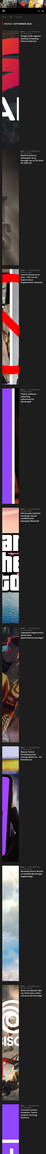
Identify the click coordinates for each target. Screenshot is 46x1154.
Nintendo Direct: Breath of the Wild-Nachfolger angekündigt (32, 874)
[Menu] (3, 10)
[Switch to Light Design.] (39, 11)
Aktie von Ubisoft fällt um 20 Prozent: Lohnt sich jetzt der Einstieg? (31, 993)
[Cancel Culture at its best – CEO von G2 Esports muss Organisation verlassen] (10, 327)
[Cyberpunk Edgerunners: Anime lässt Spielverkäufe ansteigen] (10, 685)
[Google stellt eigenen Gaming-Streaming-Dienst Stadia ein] (10, 88)
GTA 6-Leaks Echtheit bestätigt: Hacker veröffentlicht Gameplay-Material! (31, 517)
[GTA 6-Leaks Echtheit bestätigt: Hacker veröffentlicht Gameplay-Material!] (10, 565)
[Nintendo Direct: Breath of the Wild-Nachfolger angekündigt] (10, 923)
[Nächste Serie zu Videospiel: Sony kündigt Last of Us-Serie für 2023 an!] (10, 207)
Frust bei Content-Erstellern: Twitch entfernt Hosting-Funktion (29, 1114)
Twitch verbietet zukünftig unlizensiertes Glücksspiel (28, 398)
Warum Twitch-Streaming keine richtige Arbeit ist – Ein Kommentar (31, 756)
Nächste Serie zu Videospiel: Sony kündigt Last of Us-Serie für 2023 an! (32, 159)
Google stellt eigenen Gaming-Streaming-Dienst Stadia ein (31, 38)
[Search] (42, 10)
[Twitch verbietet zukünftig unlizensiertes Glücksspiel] (10, 446)
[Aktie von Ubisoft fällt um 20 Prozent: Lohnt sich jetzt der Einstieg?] (10, 1042)
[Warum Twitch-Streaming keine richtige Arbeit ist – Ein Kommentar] (10, 804)
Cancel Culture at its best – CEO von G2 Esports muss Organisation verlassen (32, 278)
